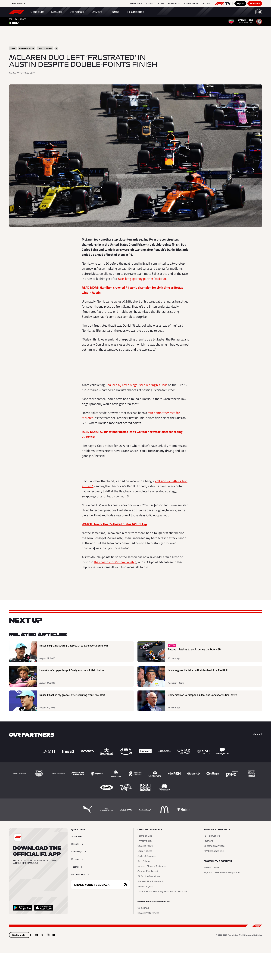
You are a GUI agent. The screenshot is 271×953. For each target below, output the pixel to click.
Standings (77, 12)
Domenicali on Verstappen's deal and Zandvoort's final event (202, 695)
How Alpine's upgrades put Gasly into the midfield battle (71, 670)
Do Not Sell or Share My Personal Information (162, 892)
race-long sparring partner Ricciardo (142, 278)
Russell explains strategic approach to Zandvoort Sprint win (73, 646)
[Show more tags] (56, 48)
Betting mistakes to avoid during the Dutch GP (194, 649)
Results (56, 12)
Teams (114, 12)
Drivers (97, 12)
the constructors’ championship (115, 562)
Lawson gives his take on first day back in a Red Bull (197, 670)
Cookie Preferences (148, 913)
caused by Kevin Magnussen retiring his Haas (137, 384)
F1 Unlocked (135, 12)
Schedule (37, 12)
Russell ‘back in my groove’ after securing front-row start (72, 695)
